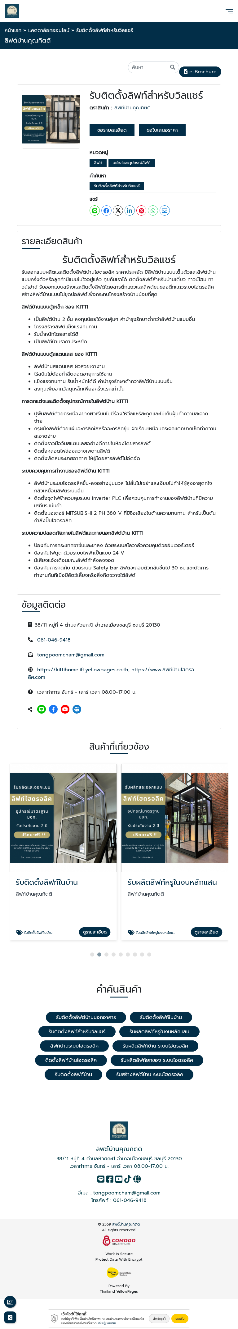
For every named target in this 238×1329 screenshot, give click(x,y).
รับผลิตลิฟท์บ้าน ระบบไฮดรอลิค (155, 1046)
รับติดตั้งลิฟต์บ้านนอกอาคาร (86, 1017)
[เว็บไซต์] (77, 709)
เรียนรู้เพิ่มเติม (107, 1323)
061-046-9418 (54, 640)
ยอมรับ (179, 1318)
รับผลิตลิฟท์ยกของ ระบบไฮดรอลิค (157, 1060)
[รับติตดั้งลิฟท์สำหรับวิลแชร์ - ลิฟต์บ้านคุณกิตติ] (51, 119)
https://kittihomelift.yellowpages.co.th (82, 670)
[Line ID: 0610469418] (41, 709)
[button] (92, 954)
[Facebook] (53, 709)
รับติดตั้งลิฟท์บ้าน (73, 1074)
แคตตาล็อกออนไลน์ (48, 30)
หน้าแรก (13, 30)
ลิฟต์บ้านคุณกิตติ (126, 1224)
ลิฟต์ (98, 163)
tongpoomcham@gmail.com (70, 655)
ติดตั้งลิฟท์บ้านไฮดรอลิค (71, 1060)
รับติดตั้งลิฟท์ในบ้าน (161, 1017)
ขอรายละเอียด (112, 130)
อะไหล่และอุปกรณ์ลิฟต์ (132, 163)
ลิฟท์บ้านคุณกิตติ (132, 108)
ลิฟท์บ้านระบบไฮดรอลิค (74, 1046)
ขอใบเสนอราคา (162, 130)
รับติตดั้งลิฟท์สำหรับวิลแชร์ (117, 186)
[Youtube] (65, 709)
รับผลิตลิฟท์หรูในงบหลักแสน (159, 1031)
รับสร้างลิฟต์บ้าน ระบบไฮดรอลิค (149, 1074)
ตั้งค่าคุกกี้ (159, 1318)
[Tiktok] (127, 1180)
